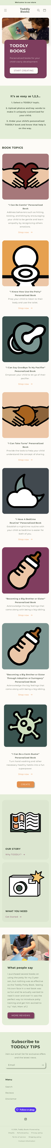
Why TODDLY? (13, 854)
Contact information (26, 1141)
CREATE (25, 784)
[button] (5, 10)
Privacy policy (37, 1133)
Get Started (11, 916)
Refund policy (23, 1133)
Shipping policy (35, 1137)
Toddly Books (23, 1129)
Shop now (23, 232)
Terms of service (19, 1137)
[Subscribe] (43, 1065)
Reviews (9, 1093)
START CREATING (24, 70)
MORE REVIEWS (21, 1015)
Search (9, 1087)
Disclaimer (11, 1099)
